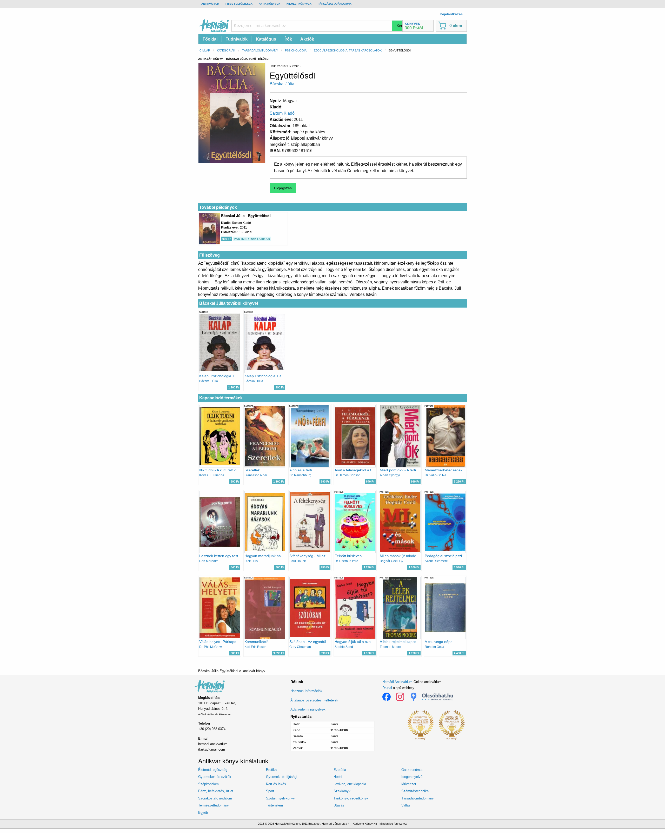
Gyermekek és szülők (214, 777)
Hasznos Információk (306, 691)
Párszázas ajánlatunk (334, 3)
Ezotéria (340, 770)
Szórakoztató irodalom (215, 798)
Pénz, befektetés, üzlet (215, 791)
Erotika (271, 770)
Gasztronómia (411, 770)
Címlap (205, 50)
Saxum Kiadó (282, 113)
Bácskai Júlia (282, 84)
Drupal (387, 688)
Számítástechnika (415, 791)
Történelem (274, 805)
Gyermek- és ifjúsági (281, 777)
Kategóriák (226, 50)
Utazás (339, 805)
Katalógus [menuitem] (266, 39)
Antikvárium (210, 3)
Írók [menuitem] (288, 39)
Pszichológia (296, 50)
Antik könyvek (269, 3)
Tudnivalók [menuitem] (237, 39)
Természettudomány (213, 805)
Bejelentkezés (451, 14)
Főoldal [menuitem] (210, 39)
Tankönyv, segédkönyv (351, 798)
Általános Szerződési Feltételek (314, 700)
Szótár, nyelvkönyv (280, 798)
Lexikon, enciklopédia (350, 784)
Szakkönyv (342, 791)
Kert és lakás (276, 784)
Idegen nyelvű (411, 777)
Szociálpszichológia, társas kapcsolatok (348, 50)
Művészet (408, 784)
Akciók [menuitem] (307, 39)
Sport (270, 791)
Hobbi (338, 777)
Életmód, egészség (212, 770)
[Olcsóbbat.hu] (437, 697)
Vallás (405, 805)
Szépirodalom (208, 784)
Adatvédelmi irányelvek (307, 709)
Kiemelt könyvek (299, 3)
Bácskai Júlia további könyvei (228, 303)
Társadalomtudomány (260, 50)
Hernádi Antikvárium (397, 682)
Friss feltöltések (238, 3)
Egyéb (203, 813)
